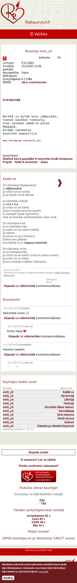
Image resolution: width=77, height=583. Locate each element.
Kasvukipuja (66, 410)
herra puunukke (24, 158)
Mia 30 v (38, 525)
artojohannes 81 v (38, 515)
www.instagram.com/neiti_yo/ (22, 140)
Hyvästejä (67, 395)
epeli (8, 162)
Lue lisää (43, 571)
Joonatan (30, 162)
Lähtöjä (69, 399)
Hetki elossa (66, 418)
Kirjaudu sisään (38, 452)
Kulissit (69, 422)
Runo (49, 282)
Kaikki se (68, 392)
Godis (55, 158)
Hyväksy (8, 578)
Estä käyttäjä (11, 99)
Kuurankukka (25, 344)
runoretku (43, 158)
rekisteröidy (27, 285)
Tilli (43, 503)
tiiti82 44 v (38, 522)
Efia (42, 500)
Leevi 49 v (38, 519)
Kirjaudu (9, 285)
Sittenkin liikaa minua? (59, 407)
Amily (18, 162)
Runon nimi (66, 388)
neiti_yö (28, 326)
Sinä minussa (65, 414)
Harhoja (69, 403)
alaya (44, 162)
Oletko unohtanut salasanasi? (39, 465)
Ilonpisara (66, 158)
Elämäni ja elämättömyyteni (55, 426)
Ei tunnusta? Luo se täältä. (38, 459)
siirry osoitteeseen (33, 82)
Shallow (8, 158)
